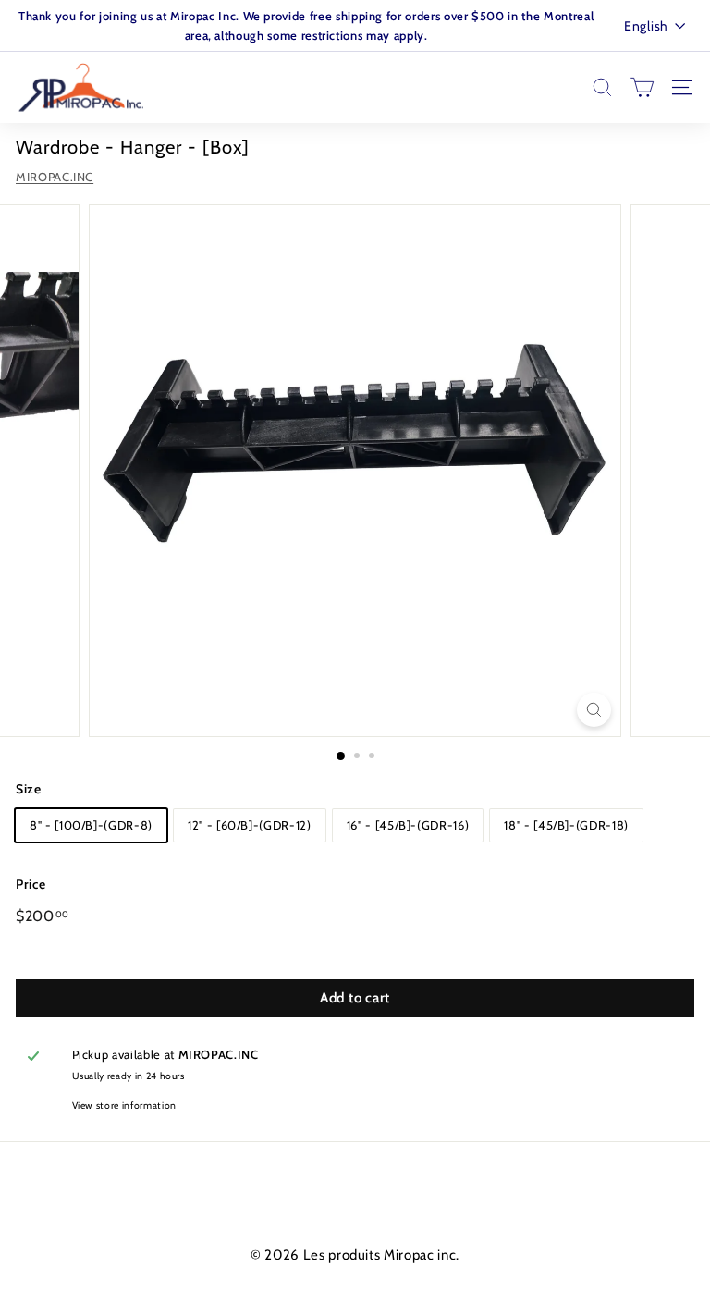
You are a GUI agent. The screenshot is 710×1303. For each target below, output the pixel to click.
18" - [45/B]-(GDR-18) (566, 824)
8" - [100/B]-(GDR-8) (91, 824)
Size (29, 789)
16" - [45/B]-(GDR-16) (408, 824)
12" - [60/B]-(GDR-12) (250, 824)
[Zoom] (594, 710)
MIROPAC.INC (54, 176)
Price (30, 884)
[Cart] (642, 87)
